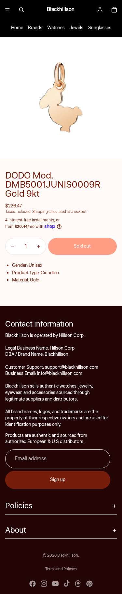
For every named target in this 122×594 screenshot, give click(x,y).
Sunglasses (99, 28)
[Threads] (78, 584)
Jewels (76, 28)
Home (17, 28)
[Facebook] (32, 584)
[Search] (21, 10)
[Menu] (7, 9)
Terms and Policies (61, 569)
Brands (35, 28)
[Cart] (114, 10)
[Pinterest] (89, 584)
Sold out (82, 246)
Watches (56, 28)
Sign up (57, 479)
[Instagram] (44, 584)
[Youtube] (55, 584)
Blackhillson (67, 555)
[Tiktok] (67, 584)
